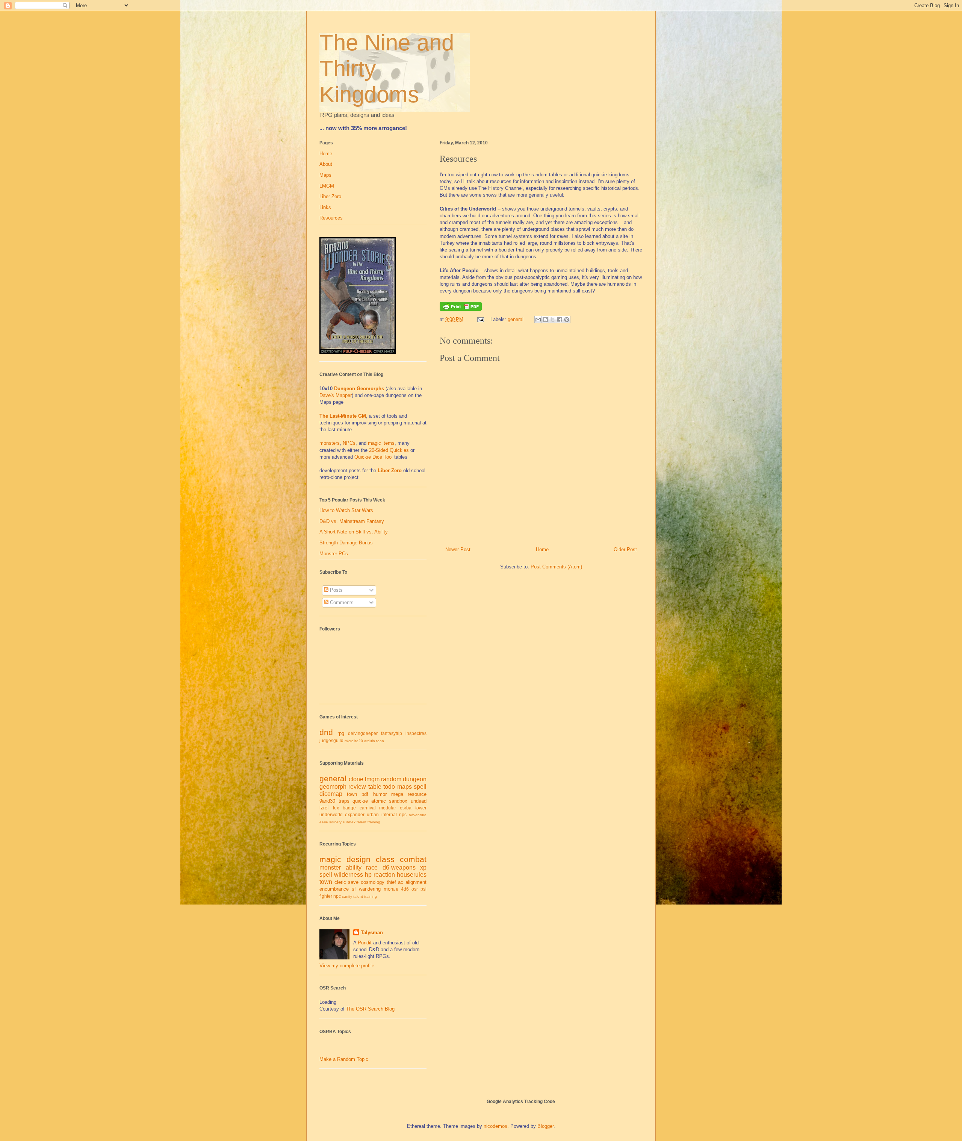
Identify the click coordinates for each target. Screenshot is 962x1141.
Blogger (545, 1126)
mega (397, 794)
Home (542, 549)
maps (404, 786)
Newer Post (457, 549)
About (325, 164)
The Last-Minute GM (342, 416)
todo (389, 786)
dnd (326, 732)
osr (414, 888)
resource (417, 794)
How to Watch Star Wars (346, 510)
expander (355, 814)
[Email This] (538, 319)
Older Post (625, 549)
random (391, 779)
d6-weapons (399, 867)
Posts (335, 590)
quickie (360, 801)
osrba (405, 807)
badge (349, 807)
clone (356, 779)
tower (421, 807)
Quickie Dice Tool (373, 457)
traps (344, 801)
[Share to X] (552, 319)
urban (373, 814)
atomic (378, 801)
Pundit (365, 943)
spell (420, 786)
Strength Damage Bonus (346, 542)
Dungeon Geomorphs (359, 388)
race (372, 867)
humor (380, 794)
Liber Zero (330, 196)
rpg (340, 733)
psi (423, 888)
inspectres (416, 733)
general (515, 319)
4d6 (405, 888)
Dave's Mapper (335, 395)
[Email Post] (480, 319)
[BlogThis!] (545, 319)
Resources (331, 218)
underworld (331, 814)
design (358, 859)
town (352, 794)
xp (423, 867)
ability (354, 867)
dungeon (415, 779)
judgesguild (331, 740)
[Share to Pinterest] (566, 319)
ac (400, 882)
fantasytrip (391, 733)
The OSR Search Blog (370, 1009)
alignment (416, 882)
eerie (323, 822)
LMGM (326, 186)
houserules (412, 874)
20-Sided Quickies (389, 450)
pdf (365, 794)
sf (354, 889)
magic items (381, 443)
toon (380, 741)
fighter (325, 896)
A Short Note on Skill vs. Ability (353, 532)
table (374, 786)
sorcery (335, 822)
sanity (347, 896)
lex (336, 807)
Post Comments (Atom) (556, 567)
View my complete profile (346, 965)
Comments (341, 602)
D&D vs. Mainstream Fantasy (351, 521)
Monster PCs (333, 553)
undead (419, 801)
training (374, 822)
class (385, 859)
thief (391, 882)
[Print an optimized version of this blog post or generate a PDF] (461, 309)
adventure (418, 815)
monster (330, 867)
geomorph (332, 786)
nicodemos (495, 1126)
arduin (369, 741)
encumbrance (334, 889)
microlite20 (354, 741)
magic (330, 859)
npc (403, 814)
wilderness (348, 874)
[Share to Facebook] (559, 319)
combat (413, 859)
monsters (329, 443)
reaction (384, 874)
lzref (324, 808)
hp (368, 874)
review (357, 786)
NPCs (349, 443)
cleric (340, 882)
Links (325, 207)
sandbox (398, 801)
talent (361, 822)
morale (391, 889)
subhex (349, 822)
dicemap (330, 794)
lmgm (372, 779)
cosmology (372, 882)
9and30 (327, 801)
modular (387, 807)
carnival (368, 807)
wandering (370, 889)
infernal (389, 814)
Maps (325, 175)
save (353, 882)
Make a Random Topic (343, 1059)
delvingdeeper (363, 733)
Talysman (372, 932)
